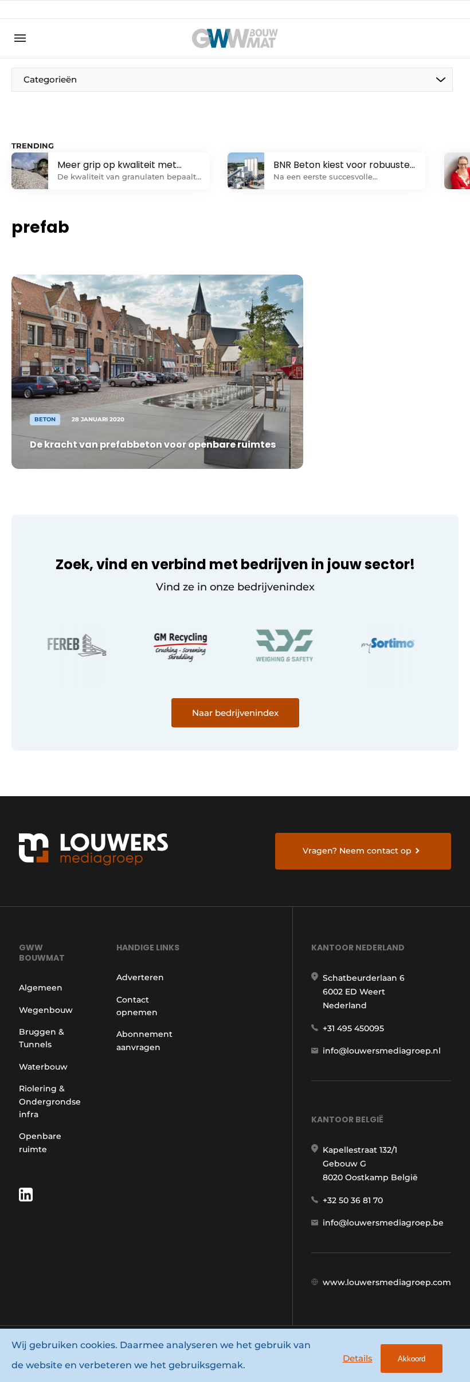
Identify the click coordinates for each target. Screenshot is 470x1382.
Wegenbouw (46, 1010)
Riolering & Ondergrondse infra (50, 1101)
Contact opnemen (137, 1006)
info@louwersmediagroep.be (383, 1222)
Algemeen (40, 987)
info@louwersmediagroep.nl (382, 1051)
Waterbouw (43, 1067)
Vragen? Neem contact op (357, 850)
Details (358, 1358)
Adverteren (140, 977)
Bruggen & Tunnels (41, 1038)
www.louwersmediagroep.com (387, 1282)
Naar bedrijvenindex (235, 712)
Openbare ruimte (40, 1142)
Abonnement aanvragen (144, 1040)
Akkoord (411, 1358)
